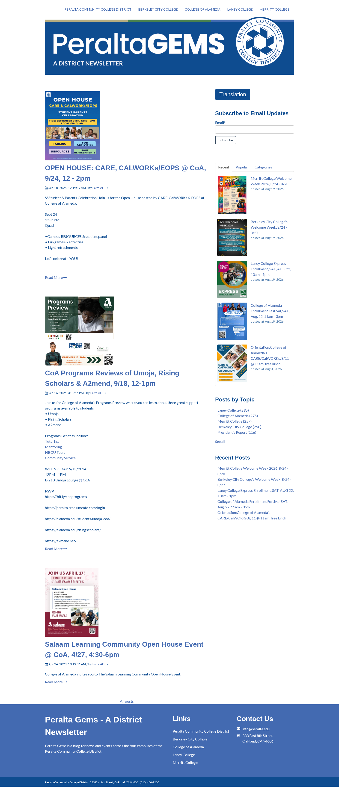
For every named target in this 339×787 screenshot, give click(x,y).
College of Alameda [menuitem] (202, 9)
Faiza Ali (98, 188)
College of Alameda (237, 415)
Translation (232, 94)
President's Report (236, 432)
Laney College (233, 410)
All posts (127, 701)
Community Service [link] (60, 458)
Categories (263, 167)
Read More (54, 277)
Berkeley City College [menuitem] (158, 9)
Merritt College (234, 421)
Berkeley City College (239, 426)
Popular (242, 167)
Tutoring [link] (52, 441)
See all (220, 441)
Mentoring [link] (53, 447)
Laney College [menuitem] (240, 9)
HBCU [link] (50, 452)
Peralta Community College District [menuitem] (98, 9)
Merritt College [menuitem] (274, 9)
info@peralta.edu (256, 729)
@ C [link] (82, 480)
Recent (223, 167)
